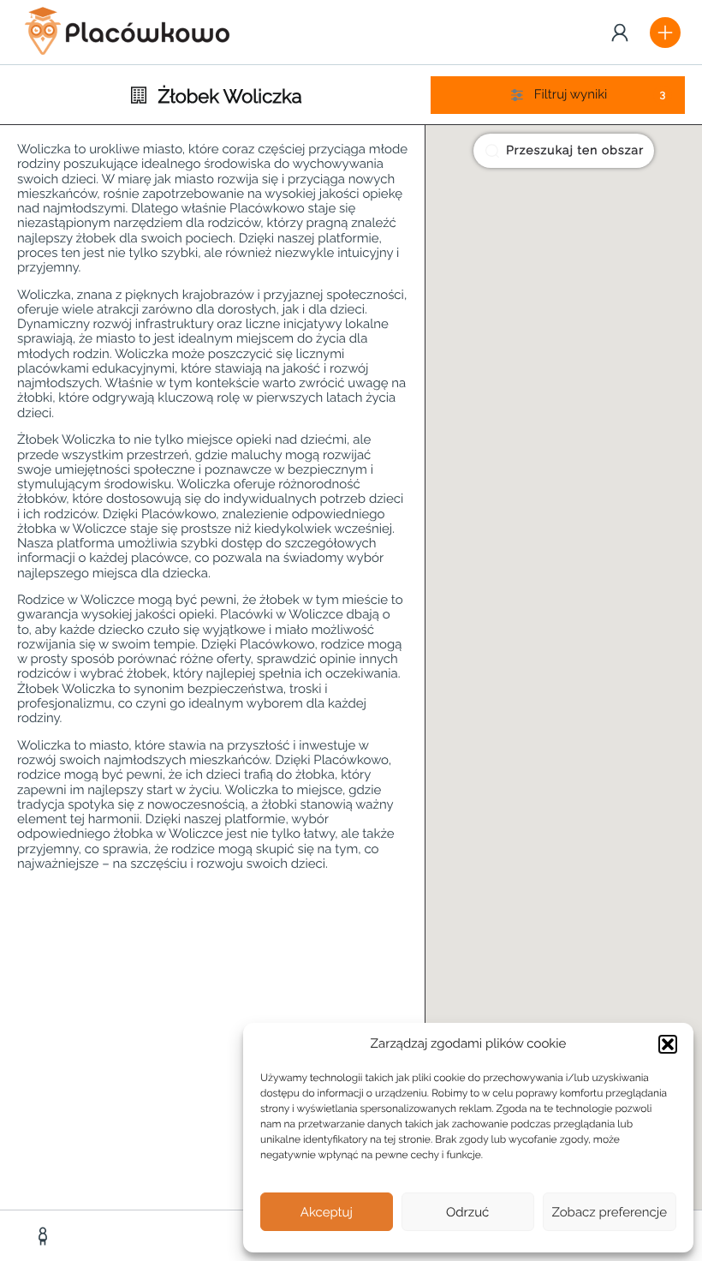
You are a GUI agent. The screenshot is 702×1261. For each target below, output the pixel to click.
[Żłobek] (44, 1236)
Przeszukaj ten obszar (575, 151)
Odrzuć (467, 1212)
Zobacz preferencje (610, 1212)
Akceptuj (326, 1212)
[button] (667, 1044)
